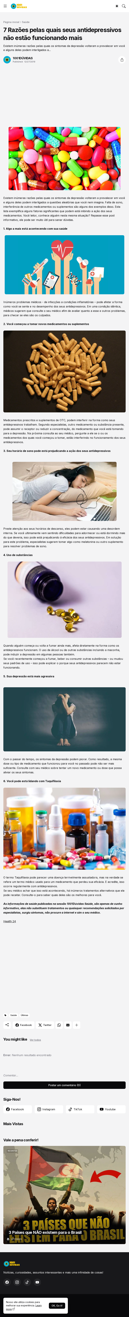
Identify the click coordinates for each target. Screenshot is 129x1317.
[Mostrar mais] (76, 1025)
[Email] (68, 1025)
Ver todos (35, 1039)
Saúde (26, 22)
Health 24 (9, 921)
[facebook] (7, 1282)
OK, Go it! (57, 1305)
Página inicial (11, 22)
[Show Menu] (5, 6)
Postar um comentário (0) (64, 1085)
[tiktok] (27, 1282)
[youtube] (37, 1282)
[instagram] (17, 1282)
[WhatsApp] (59, 1025)
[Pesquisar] (124, 6)
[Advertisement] (64, 95)
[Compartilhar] (122, 59)
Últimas (24, 1015)
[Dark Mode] (117, 6)
